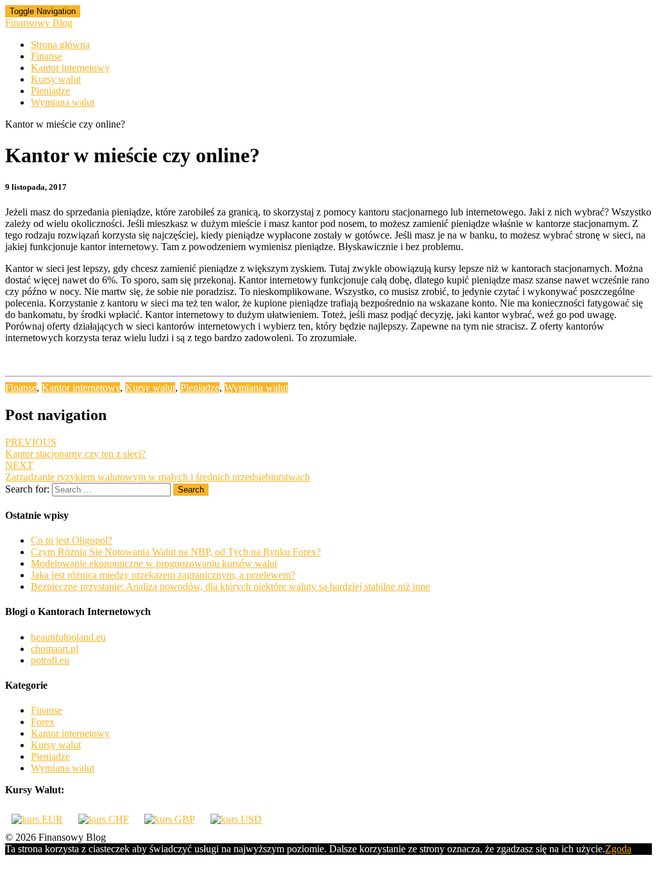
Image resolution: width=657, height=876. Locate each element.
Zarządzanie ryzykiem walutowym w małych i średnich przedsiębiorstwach (157, 471)
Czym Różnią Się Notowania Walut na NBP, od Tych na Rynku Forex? (176, 551)
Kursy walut (56, 79)
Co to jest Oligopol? (71, 540)
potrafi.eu (50, 660)
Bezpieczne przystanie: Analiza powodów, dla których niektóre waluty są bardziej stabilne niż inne (230, 586)
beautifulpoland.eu (68, 637)
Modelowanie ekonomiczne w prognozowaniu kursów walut (154, 563)
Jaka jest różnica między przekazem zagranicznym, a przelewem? (163, 574)
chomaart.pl (54, 648)
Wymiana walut (62, 102)
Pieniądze (50, 90)
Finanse (46, 56)
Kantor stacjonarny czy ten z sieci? (75, 448)
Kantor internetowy (70, 67)
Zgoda (618, 848)
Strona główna (60, 44)
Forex (43, 721)
